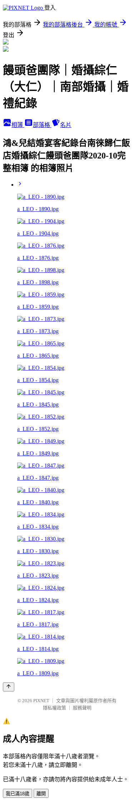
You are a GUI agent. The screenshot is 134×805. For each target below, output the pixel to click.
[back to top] (8, 686)
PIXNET (41, 700)
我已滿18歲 (17, 793)
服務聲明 (82, 707)
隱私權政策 (54, 707)
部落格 (42, 125)
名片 (65, 125)
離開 (41, 793)
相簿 (17, 125)
